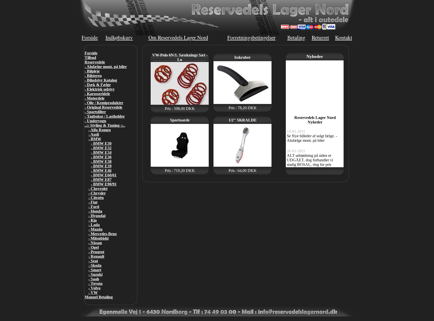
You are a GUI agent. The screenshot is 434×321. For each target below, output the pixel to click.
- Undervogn (95, 121)
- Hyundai (96, 216)
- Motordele (94, 98)
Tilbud (90, 57)
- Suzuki (95, 274)
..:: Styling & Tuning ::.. (105, 125)
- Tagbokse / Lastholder (105, 116)
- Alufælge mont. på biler (106, 67)
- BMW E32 (101, 148)
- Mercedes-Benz (102, 234)
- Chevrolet (97, 188)
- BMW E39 (101, 166)
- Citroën (96, 198)
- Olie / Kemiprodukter (104, 103)
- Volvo (94, 288)
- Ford (93, 207)
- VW (93, 292)
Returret (320, 37)
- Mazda (95, 229)
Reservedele (95, 62)
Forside (90, 37)
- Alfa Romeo (99, 130)
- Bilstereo (93, 76)
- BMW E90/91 (104, 184)
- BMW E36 (101, 157)
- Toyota (95, 283)
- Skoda (94, 265)
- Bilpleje (92, 71)
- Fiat (92, 202)
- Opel (93, 247)
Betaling (296, 37)
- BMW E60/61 (104, 175)
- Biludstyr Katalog (101, 80)
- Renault (96, 256)
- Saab (93, 279)
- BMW (94, 139)
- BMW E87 (101, 179)
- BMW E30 (101, 143)
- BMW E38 (101, 161)
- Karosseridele (97, 94)
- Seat (93, 261)
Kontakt (343, 37)
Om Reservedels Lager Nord (178, 37)
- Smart (94, 270)
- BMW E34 (101, 152)
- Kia (92, 220)
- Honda (95, 211)
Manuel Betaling (99, 297)
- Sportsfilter (95, 112)
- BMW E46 (101, 170)
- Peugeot (96, 252)
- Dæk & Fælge (98, 85)
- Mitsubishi (98, 238)
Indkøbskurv (119, 37)
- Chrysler (97, 193)
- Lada (94, 225)
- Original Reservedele (103, 107)
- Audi (93, 134)
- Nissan (95, 243)
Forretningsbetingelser (251, 37)
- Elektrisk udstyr (100, 89)
